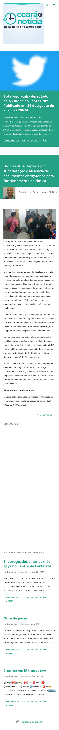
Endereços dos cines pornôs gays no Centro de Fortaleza (27, 563)
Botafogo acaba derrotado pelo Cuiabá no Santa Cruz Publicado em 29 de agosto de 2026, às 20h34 (28, 103)
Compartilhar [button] (11, 140)
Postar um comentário (34, 140)
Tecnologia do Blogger (31, 722)
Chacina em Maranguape (24, 670)
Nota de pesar (15, 618)
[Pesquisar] (47, 5)
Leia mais (8, 601)
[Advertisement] (29, 521)
